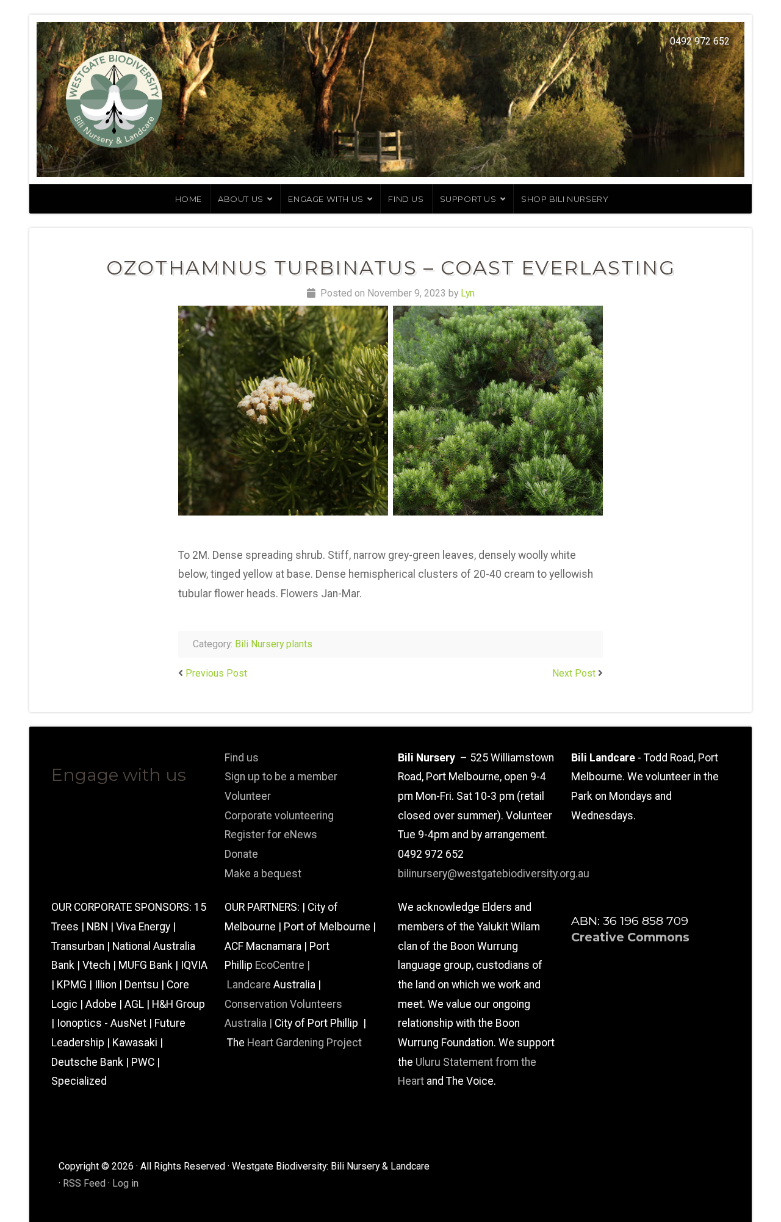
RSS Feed (84, 1183)
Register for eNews (271, 834)
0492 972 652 (700, 41)
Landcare (250, 985)
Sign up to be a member (281, 777)
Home (188, 199)
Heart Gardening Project (304, 1043)
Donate (241, 854)
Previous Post (216, 673)
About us (241, 199)
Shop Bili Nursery (564, 199)
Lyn (468, 293)
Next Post (574, 673)
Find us (405, 199)
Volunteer (248, 796)
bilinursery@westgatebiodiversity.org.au (493, 874)
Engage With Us (325, 199)
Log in (125, 1183)
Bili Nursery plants (273, 644)
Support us (468, 199)
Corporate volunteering (279, 816)
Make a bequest (263, 874)
